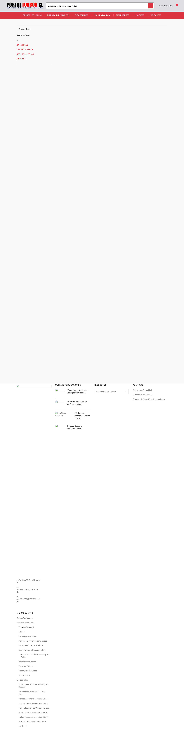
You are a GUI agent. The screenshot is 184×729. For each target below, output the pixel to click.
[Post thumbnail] (60, 392)
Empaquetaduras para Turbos (31, 645)
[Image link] (34, 479)
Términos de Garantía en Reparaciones (149, 399)
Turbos (22, 632)
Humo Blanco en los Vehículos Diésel (34, 708)
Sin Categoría (24, 675)
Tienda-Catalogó (26, 627)
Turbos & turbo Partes (26, 622)
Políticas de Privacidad (142, 390)
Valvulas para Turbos (27, 661)
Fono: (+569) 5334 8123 (28, 589)
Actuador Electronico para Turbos (33, 641)
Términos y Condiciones (142, 394)
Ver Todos (23, 726)
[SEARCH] (150, 5)
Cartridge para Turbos (28, 636)
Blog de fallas (22, 680)
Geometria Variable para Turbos (32, 650)
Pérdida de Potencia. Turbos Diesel (33, 699)
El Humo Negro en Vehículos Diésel (33, 703)
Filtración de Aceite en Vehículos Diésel (32, 692)
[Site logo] (25, 5)
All (18, 40)
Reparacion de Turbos (28, 671)
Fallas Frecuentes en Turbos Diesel (33, 717)
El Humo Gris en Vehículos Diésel (32, 721)
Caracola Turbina (26, 666)
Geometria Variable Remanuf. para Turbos (34, 655)
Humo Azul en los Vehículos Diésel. (33, 712)
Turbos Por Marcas (25, 618)
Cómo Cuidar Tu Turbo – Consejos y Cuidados (33, 685)
